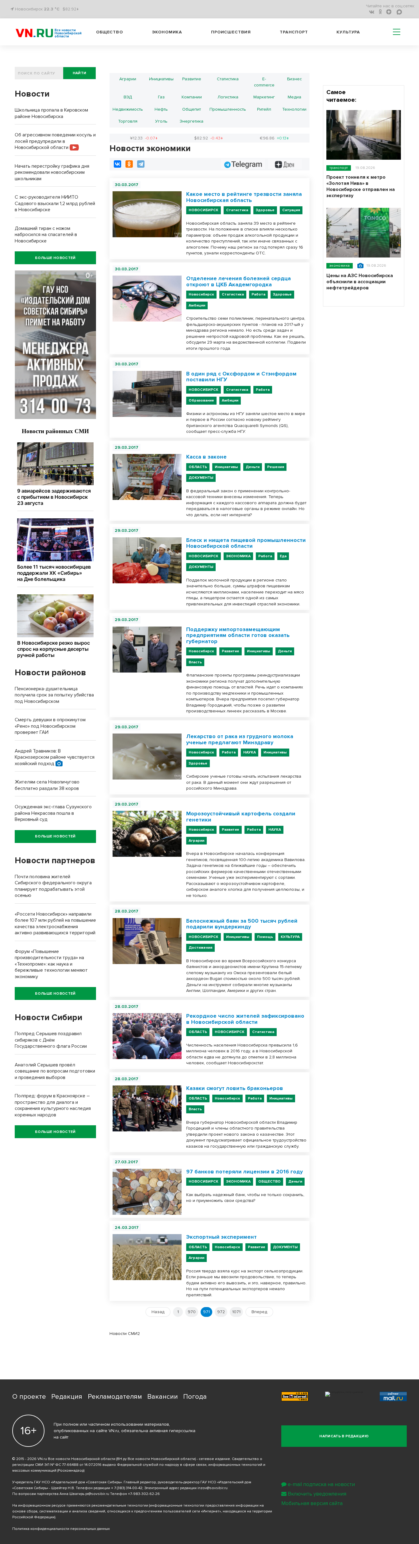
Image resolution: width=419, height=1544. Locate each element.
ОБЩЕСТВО (269, 1181)
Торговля (127, 121)
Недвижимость (128, 109)
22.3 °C (52, 9)
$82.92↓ (71, 9)
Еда (283, 556)
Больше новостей (55, 258)
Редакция (66, 1397)
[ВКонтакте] (117, 164)
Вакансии (162, 1397)
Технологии (294, 109)
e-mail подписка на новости (321, 1484)
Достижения (200, 947)
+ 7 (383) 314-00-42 (126, 1488)
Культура (348, 32)
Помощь (265, 937)
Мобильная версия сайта (312, 1503)
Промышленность (228, 109)
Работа (258, 294)
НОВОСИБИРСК (203, 210)
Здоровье (265, 210)
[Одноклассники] (129, 164)
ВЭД (128, 97)
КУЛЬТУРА (290, 937)
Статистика (228, 79)
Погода (195, 1397)
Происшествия (231, 32)
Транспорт (294, 32)
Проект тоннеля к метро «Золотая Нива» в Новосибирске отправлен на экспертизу (360, 186)
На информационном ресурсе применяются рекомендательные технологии (80, 1505)
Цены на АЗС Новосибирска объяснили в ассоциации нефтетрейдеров (359, 282)
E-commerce (264, 82)
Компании (192, 97)
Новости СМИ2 (125, 1333)
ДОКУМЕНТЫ (201, 477)
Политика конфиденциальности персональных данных (61, 1529)
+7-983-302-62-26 (144, 1494)
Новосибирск (201, 294)
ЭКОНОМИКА (238, 556)
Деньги (252, 467)
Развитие (191, 79)
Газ (161, 97)
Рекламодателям (115, 1397)
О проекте (29, 1397)
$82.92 (208, 138)
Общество (109, 32)
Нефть (161, 109)
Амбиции (197, 305)
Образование (201, 400)
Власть (195, 662)
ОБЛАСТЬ (198, 467)
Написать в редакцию (344, 1436)
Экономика (167, 32)
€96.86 (274, 138)
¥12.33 (144, 138)
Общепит (191, 109)
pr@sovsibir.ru (97, 1494)
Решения (275, 467)
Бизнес (294, 79)
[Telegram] (140, 164)
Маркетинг (264, 97)
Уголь (161, 121)
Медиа (294, 97)
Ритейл (264, 109)
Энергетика (191, 121)
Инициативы (161, 79)
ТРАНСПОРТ (338, 168)
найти (79, 73)
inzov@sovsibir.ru (213, 1488)
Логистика (227, 97)
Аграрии (127, 79)
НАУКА (249, 752)
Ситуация (291, 210)
